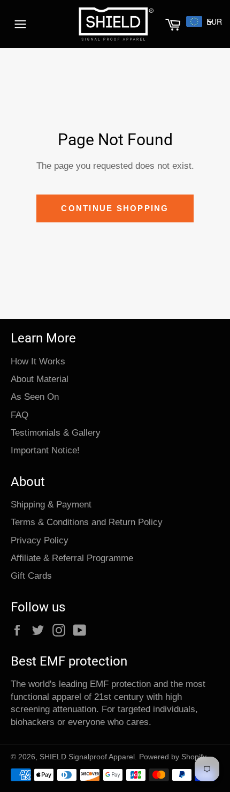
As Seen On (35, 397)
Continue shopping (114, 208)
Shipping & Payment (51, 504)
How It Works (38, 361)
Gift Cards (31, 576)
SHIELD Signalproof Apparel (87, 757)
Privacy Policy (39, 540)
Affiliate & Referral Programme (72, 558)
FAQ (19, 415)
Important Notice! (45, 450)
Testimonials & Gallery (56, 433)
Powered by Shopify (172, 757)
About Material (39, 379)
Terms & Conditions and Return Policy (87, 522)
